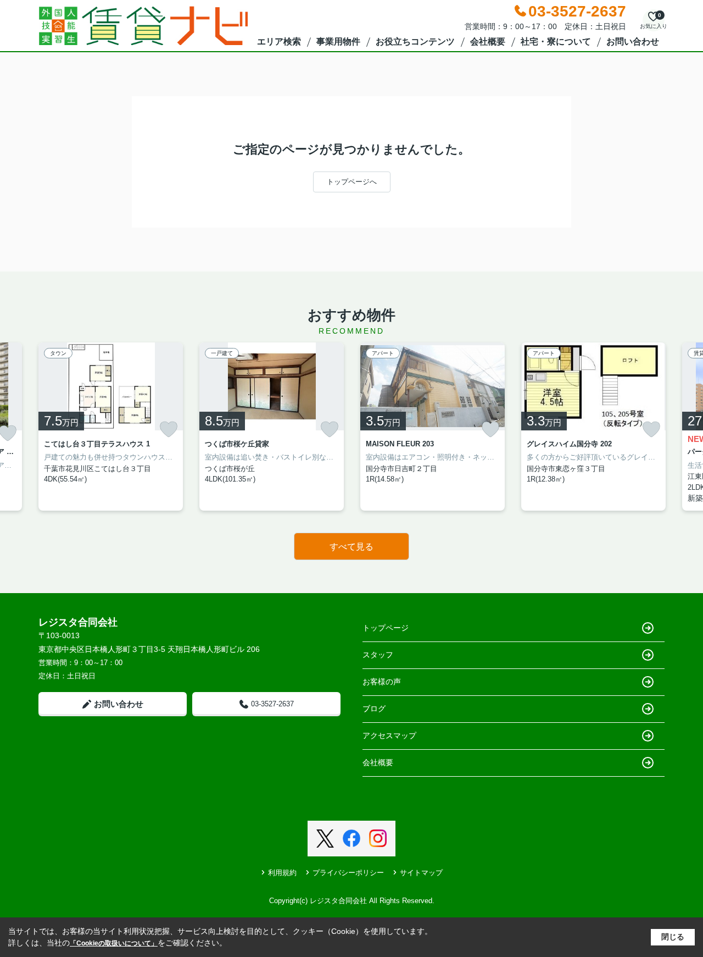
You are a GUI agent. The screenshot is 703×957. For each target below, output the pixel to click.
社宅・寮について (556, 41)
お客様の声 (381, 681)
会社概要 (487, 41)
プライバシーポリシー (348, 873)
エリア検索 (279, 41)
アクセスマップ (389, 735)
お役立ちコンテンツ (415, 41)
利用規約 (282, 873)
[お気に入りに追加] (168, 429)
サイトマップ (421, 873)
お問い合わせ (632, 41)
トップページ (385, 627)
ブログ (374, 708)
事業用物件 (338, 41)
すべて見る (351, 546)
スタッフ (377, 654)
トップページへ (352, 182)
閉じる (672, 936)
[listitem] (110, 426)
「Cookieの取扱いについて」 (114, 943)
